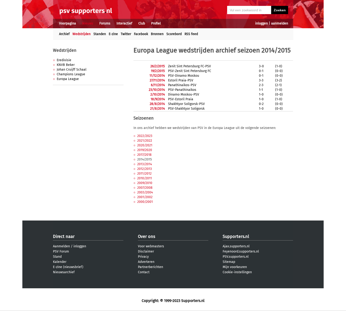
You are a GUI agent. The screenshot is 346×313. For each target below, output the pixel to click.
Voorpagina (67, 23)
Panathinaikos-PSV (182, 85)
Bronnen (157, 34)
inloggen (261, 23)
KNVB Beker (66, 65)
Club (141, 23)
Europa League (68, 79)
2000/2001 (145, 202)
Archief (64, 34)
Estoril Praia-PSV (180, 80)
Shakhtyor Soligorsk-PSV (186, 104)
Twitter (126, 34)
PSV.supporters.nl (236, 257)
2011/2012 (144, 174)
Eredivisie (64, 60)
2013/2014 (144, 164)
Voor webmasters (151, 246)
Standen (99, 34)
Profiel (156, 23)
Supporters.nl (236, 236)
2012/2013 (144, 169)
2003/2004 (145, 192)
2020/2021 (144, 145)
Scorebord (174, 34)
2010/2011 (144, 178)
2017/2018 (144, 155)
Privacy (143, 257)
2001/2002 (145, 197)
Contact (143, 272)
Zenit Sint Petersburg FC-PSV (189, 66)
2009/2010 (144, 183)
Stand (57, 257)
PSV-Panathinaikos (182, 90)
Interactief (124, 23)
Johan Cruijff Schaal (71, 70)
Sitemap (229, 262)
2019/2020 (144, 150)
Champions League (71, 74)
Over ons (146, 236)
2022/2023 (144, 136)
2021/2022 (144, 141)
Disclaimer (146, 251)
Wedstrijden (81, 34)
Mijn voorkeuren (235, 267)
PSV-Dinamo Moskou (183, 76)
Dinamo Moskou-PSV (183, 94)
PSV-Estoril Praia (180, 99)
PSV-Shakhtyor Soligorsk (186, 109)
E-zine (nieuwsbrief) (68, 267)
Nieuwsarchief (64, 272)
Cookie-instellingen (237, 272)
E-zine (113, 34)
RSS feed (191, 34)
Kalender (59, 262)
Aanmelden (61, 246)
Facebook (141, 34)
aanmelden (279, 23)
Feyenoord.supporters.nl (241, 251)
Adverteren (146, 262)
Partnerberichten (150, 267)
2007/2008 (145, 188)
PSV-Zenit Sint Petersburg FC (189, 71)
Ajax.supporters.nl (236, 246)
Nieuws (87, 23)
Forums (104, 23)
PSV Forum (61, 251)
